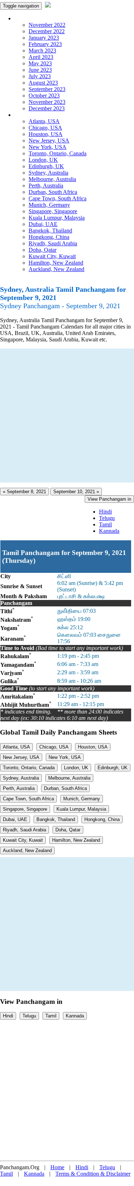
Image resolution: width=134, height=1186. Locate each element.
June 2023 (40, 70)
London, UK (43, 160)
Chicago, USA (45, 128)
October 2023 (44, 95)
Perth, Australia (46, 185)
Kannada (109, 531)
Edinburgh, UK (46, 166)
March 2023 (42, 50)
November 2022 (47, 25)
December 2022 (47, 31)
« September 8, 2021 (24, 491)
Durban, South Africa (53, 192)
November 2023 (47, 102)
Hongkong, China (49, 237)
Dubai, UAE (43, 224)
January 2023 (44, 38)
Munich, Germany (49, 205)
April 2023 (41, 57)
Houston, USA (46, 134)
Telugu (107, 518)
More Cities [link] (27, 115)
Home (57, 1167)
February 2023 (45, 44)
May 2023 (40, 63)
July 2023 (40, 76)
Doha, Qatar (42, 250)
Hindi (105, 512)
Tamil (105, 524)
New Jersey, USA (49, 140)
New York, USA (47, 147)
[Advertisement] (67, 415)
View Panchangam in (109, 499)
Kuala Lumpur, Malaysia (57, 218)
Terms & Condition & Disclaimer (92, 1174)
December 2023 (47, 108)
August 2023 (43, 83)
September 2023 (47, 89)
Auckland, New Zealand (56, 269)
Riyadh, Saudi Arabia (53, 243)
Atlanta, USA (44, 121)
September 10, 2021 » (76, 491)
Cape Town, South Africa (57, 198)
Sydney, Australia (48, 173)
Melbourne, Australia (52, 179)
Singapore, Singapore (53, 211)
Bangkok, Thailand (50, 230)
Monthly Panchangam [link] (39, 18)
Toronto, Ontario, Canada (57, 153)
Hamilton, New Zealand (56, 263)
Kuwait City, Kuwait (52, 256)
